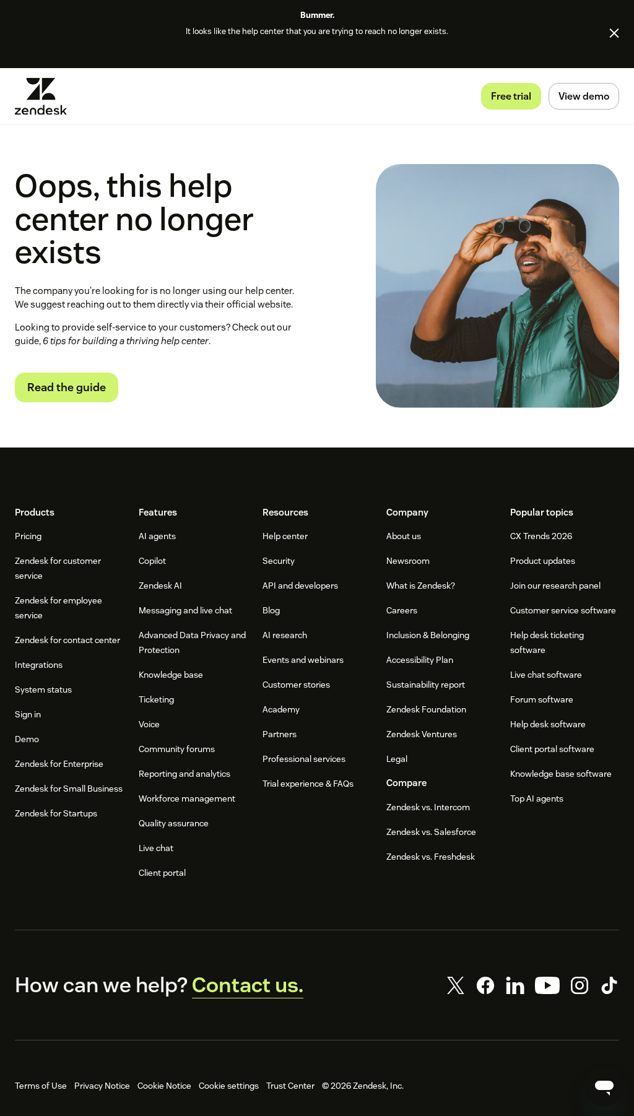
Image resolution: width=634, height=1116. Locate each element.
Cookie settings (229, 1085)
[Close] (614, 33)
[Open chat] (604, 1086)
